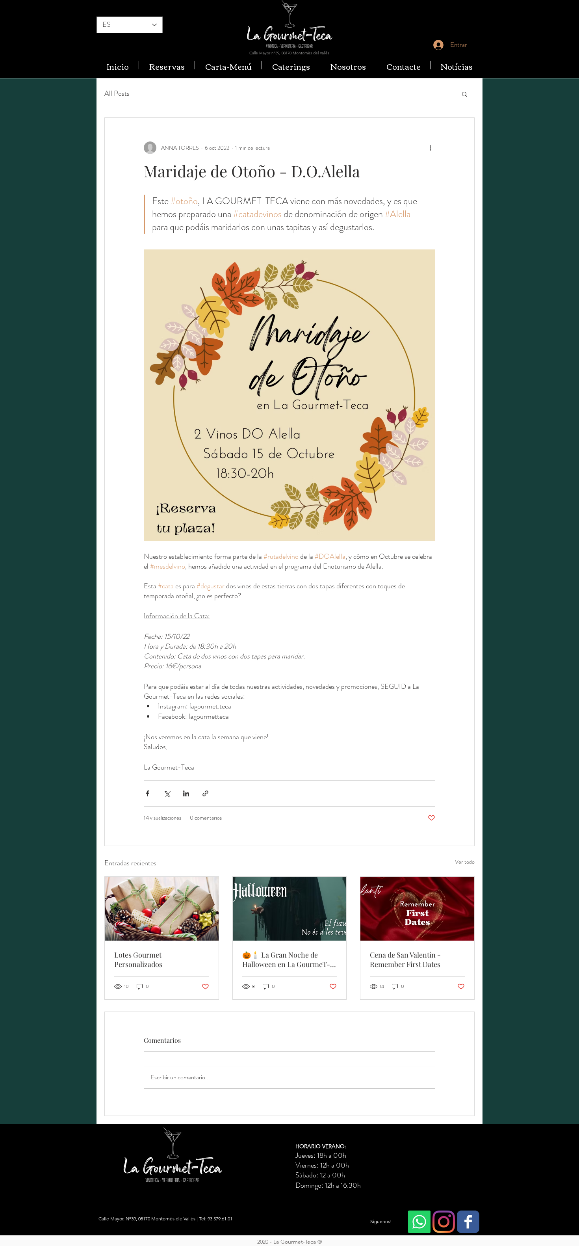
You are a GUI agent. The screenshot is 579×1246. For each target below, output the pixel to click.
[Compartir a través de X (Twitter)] (167, 793)
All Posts (117, 94)
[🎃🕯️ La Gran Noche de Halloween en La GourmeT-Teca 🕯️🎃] (290, 909)
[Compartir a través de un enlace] (205, 793)
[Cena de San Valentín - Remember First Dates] (417, 909)
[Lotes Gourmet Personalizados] (162, 909)
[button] (464, 94)
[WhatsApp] (419, 1222)
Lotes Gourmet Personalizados (138, 959)
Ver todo (465, 862)
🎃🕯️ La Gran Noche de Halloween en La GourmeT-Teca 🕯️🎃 (286, 959)
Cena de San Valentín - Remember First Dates (405, 959)
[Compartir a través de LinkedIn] (186, 793)
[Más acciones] (430, 147)
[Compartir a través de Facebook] (147, 793)
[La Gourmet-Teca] (468, 1222)
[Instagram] (443, 1222)
